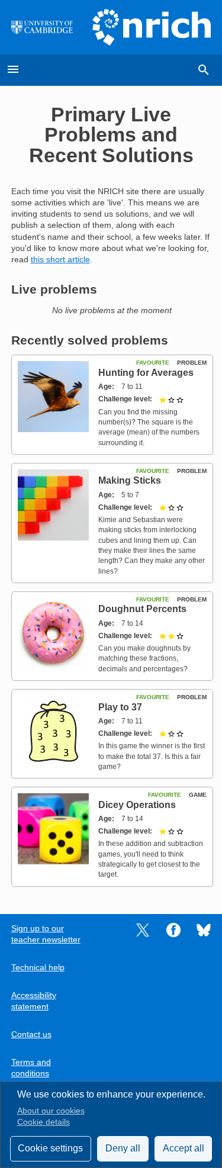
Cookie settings (50, 1148)
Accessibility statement (33, 1001)
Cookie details (43, 1122)
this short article (60, 259)
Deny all (122, 1148)
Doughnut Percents (142, 609)
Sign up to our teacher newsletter (46, 934)
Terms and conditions (31, 1068)
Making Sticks (129, 480)
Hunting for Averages (146, 373)
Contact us (31, 1034)
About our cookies (51, 1110)
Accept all (183, 1148)
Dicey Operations (137, 805)
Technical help (38, 967)
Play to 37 (120, 707)
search (204, 70)
